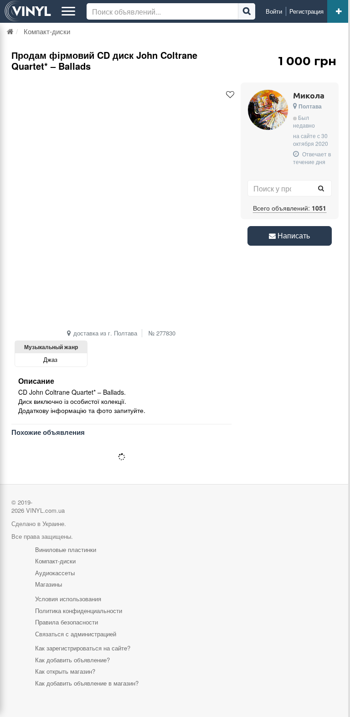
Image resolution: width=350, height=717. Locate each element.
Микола (308, 95)
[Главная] (10, 31)
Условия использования (68, 598)
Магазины (48, 584)
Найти (246, 11)
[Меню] (68, 11)
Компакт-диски (55, 561)
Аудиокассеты (55, 572)
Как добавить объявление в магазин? (87, 683)
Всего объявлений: (289, 207)
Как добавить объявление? (72, 659)
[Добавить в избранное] (230, 95)
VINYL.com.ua (45, 510)
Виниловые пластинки (65, 549)
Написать (293, 235)
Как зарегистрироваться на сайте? (82, 648)
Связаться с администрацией (75, 633)
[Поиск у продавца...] (321, 188)
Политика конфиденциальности (78, 610)
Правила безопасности (66, 622)
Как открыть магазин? (65, 671)
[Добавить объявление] (338, 11)
